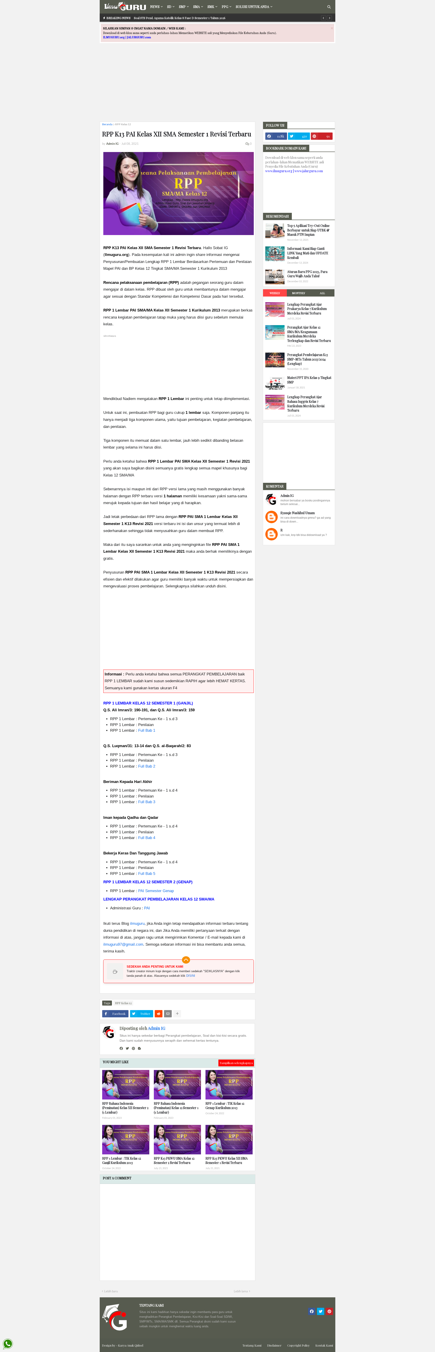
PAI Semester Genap (156, 891)
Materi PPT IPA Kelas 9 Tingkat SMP (309, 379)
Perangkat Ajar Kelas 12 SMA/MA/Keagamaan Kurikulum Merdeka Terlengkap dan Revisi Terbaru (309, 334)
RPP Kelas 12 (123, 124)
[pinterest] (133, 1048)
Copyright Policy (298, 1345)
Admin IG (156, 1028)
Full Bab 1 (146, 730)
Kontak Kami (324, 1345)
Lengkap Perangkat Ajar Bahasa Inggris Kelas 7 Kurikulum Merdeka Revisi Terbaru (305, 403)
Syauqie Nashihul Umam (297, 513)
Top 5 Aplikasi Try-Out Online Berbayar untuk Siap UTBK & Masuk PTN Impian (308, 230)
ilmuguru (137, 923)
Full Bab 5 (146, 873)
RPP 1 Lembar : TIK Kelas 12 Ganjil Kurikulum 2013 (121, 1160)
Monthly (298, 293)
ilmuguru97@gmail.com (123, 944)
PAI (147, 908)
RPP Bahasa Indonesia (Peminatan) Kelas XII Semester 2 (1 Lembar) (125, 1107)
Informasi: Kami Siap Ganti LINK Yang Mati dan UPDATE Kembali (307, 253)
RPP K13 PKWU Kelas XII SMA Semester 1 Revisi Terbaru (226, 1160)
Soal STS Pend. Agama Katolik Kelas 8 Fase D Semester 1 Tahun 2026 (179, 18)
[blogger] (139, 1048)
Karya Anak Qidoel (130, 1345)
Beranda (107, 124)
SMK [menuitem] (211, 7)
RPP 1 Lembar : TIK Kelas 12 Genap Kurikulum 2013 (224, 1105)
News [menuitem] (155, 7)
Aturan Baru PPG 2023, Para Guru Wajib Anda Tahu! (307, 274)
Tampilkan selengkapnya (236, 1063)
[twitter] (127, 1048)
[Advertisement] (217, 86)
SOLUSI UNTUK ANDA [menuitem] (252, 7)
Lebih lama (241, 1291)
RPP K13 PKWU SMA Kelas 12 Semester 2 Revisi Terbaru (174, 1160)
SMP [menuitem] (182, 7)
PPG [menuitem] (225, 7)
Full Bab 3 (146, 802)
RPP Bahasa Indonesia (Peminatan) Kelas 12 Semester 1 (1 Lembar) (176, 1107)
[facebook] (121, 1048)
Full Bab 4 (146, 838)
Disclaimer (274, 1345)
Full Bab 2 (146, 766)
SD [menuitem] (169, 7)
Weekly (275, 293)
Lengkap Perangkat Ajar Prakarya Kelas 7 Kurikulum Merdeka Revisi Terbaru (307, 308)
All (322, 293)
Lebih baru (111, 1291)
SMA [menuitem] (196, 7)
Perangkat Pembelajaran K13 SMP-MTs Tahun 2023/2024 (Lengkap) (307, 359)
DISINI (190, 975)
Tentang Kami (251, 1345)
